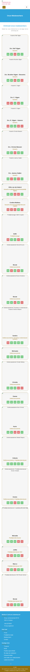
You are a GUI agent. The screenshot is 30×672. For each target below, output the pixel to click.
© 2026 (14, 667)
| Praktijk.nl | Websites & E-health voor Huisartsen (15, 670)
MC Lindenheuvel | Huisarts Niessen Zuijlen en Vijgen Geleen (15, 669)
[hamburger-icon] (26, 7)
